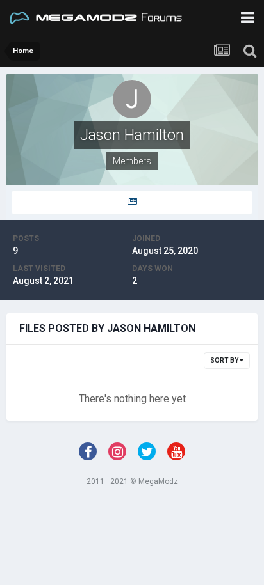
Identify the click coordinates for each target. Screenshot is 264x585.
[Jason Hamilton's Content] (132, 202)
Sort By (225, 360)
